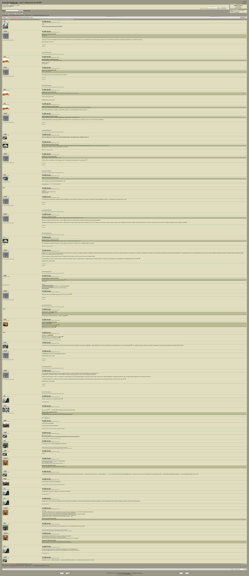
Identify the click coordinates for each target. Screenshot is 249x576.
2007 (10, 17)
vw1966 (5, 134)
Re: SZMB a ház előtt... (46, 21)
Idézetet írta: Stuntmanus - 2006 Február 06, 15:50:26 (50, 59)
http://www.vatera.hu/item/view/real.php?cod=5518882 (52, 26)
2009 (14, 17)
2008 (12, 17)
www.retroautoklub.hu (45, 288)
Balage (5, 405)
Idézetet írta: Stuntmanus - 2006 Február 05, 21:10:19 (50, 177)
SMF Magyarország (127, 573)
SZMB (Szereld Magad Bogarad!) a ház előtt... (42, 15)
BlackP (5, 420)
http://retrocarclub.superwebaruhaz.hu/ (47, 285)
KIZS (5, 440)
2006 (8, 17)
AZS (4, 21)
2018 (32, 17)
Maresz (5, 275)
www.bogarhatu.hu (10, 2)
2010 (16, 17)
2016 (29, 17)
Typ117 (5, 319)
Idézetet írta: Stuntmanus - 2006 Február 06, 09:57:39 (50, 239)
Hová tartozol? (21, 15)
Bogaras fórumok (28, 15)
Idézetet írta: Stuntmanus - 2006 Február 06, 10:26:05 (50, 144)
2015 (27, 17)
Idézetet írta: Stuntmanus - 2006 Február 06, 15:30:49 (50, 106)
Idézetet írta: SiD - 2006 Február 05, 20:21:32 (49, 465)
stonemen (6, 458)
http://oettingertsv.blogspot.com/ (46, 52)
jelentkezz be (13, 5)
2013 (23, 17)
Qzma (5, 174)
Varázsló (5, 31)
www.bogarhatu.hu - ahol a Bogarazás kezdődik (10, 15)
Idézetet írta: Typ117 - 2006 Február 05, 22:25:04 (49, 311)
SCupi (5, 342)
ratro (5, 56)
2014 (25, 17)
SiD (4, 395)
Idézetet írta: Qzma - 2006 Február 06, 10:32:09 (49, 156)
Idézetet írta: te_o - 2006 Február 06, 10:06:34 (49, 216)
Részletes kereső (27, 10)
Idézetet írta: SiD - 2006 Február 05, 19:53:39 (49, 540)
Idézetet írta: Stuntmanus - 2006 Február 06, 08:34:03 (50, 278)
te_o (4, 141)
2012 (21, 17)
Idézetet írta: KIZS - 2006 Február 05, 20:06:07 (49, 518)
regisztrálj (18, 5)
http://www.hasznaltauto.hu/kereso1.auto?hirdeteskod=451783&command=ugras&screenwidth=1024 (57, 414)
